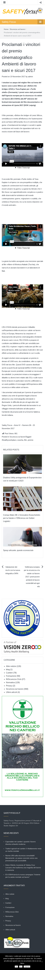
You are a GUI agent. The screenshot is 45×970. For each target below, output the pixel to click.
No (20, 966)
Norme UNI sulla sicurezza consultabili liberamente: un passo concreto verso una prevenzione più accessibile (21, 858)
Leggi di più (27, 966)
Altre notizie (11, 666)
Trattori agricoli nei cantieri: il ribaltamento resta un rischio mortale (23, 850)
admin (30, 77)
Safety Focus (9, 22)
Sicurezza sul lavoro (17, 29)
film (25, 440)
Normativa (10, 682)
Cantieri (9, 673)
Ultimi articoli (11, 692)
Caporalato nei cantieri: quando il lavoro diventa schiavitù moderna (20, 843)
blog (8, 669)
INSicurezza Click (13, 679)
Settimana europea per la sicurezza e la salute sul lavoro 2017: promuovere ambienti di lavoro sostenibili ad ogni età (32, 576)
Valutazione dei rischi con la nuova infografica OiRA (12, 570)
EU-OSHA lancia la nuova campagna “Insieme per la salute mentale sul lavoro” (22, 876)
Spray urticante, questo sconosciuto (18, 550)
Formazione (11, 676)
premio (30, 440)
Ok (16, 966)
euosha (20, 440)
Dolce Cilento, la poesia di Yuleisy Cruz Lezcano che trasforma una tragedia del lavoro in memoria (23, 867)
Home (6, 29)
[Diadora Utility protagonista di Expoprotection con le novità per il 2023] (22, 464)
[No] (42, 961)
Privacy (9, 686)
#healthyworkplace (9, 440)
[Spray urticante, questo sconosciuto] (22, 536)
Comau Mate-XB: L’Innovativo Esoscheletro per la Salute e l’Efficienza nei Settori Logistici (21, 518)
